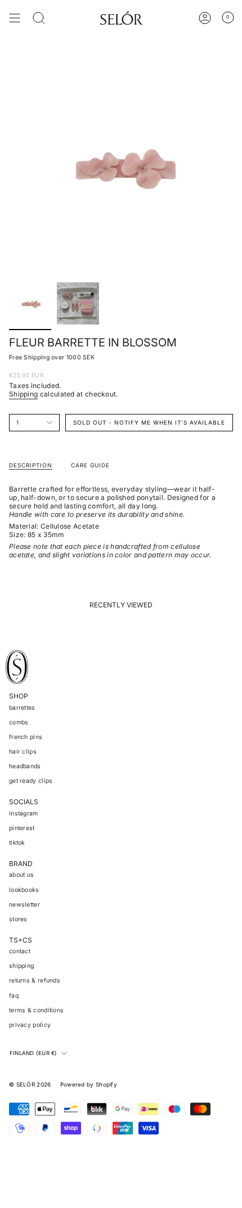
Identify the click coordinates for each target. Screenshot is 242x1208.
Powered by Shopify (88, 1084)
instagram (23, 813)
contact (19, 951)
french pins (25, 737)
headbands (25, 766)
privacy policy (30, 1025)
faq (14, 995)
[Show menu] (14, 18)
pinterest (22, 828)
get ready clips (31, 781)
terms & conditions (36, 1010)
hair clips (23, 751)
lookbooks (24, 890)
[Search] (39, 18)
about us (21, 874)
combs (19, 722)
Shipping (23, 394)
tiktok (17, 842)
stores (18, 919)
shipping (21, 966)
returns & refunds (34, 980)
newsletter (24, 904)
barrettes (22, 707)
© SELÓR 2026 (30, 1084)
